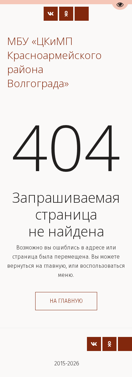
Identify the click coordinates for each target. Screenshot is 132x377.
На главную (66, 301)
